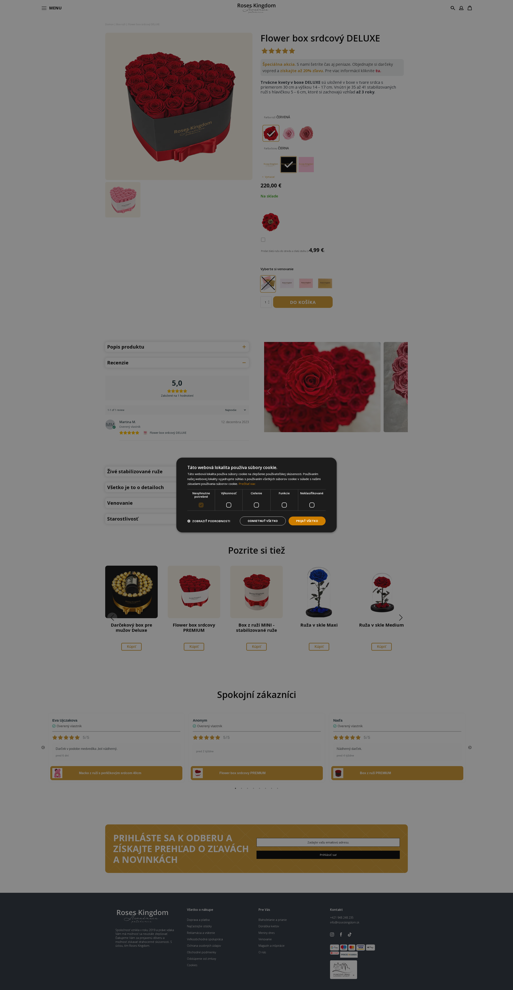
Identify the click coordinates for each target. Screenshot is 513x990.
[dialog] (256, 495)
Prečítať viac (247, 484)
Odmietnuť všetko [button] (263, 521)
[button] (208, 521)
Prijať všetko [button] (307, 521)
